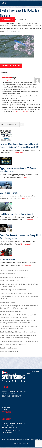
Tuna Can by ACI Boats (7, 302)
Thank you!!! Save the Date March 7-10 (12, 311)
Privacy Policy (7, 412)
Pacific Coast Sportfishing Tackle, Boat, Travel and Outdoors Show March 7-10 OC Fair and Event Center (19, 307)
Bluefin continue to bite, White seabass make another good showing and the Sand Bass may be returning (19, 336)
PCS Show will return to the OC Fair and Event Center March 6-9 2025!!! (19, 298)
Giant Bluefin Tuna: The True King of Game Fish (17, 214)
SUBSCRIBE (6, 407)
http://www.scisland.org (20, 111)
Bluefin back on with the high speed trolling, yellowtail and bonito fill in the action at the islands (18, 327)
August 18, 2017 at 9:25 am (9, 80)
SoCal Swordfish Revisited (9, 192)
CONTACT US (6, 409)
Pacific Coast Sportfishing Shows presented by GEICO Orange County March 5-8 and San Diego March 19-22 (20, 145)
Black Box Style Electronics (8, 348)
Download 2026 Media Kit (11, 396)
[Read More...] (20, 153)
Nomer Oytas (7, 78)
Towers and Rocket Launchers (9, 351)
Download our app (33, 373)
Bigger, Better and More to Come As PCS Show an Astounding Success (18, 170)
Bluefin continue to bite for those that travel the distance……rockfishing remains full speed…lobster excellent (19, 322)
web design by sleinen (21, 443)
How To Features (8, 394)
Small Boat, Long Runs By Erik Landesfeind (13, 289)
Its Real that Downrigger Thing (9, 280)
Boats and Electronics (11, 430)
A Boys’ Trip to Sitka (7, 259)
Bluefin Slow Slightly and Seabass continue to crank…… (18, 332)
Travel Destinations (10, 428)
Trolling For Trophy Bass (7, 273)
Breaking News (7, 19)
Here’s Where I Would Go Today (14, 391)
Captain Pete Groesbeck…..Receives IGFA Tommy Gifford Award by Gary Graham (20, 236)
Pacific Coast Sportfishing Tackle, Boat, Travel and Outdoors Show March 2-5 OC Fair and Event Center (19, 316)
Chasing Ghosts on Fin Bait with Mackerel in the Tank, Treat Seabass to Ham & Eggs (19, 285)
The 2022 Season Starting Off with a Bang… (14, 344)
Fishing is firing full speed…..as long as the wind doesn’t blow (19, 341)
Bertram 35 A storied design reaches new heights (16, 293)
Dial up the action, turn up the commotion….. (14, 270)
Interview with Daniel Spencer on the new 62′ (14, 277)
